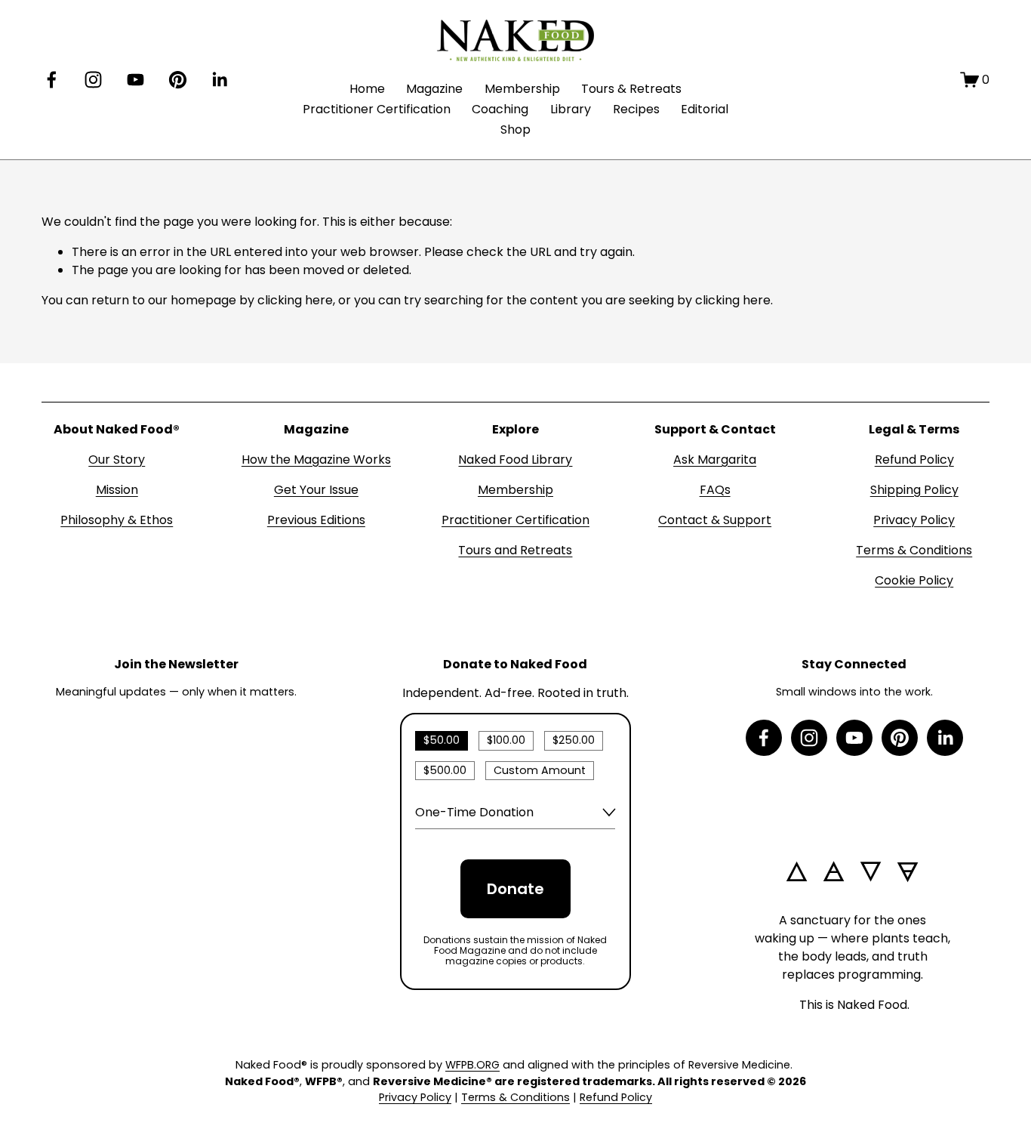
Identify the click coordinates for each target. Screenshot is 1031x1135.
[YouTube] (135, 79)
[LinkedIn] (219, 79)
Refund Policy (914, 459)
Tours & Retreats (631, 88)
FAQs (715, 489)
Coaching (500, 109)
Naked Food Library (515, 459)
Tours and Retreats (515, 550)
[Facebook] (52, 79)
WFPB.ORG (472, 1064)
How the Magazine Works (316, 459)
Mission (117, 489)
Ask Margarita (714, 459)
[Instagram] (93, 79)
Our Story (116, 459)
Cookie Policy (914, 580)
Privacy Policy (914, 520)
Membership (522, 88)
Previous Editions (316, 520)
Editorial (704, 109)
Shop (515, 129)
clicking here (295, 300)
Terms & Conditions (914, 550)
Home (367, 88)
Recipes (636, 109)
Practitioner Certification (377, 109)
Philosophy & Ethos (116, 520)
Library (570, 109)
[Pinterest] (178, 79)
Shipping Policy (914, 489)
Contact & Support (714, 520)
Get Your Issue (316, 489)
